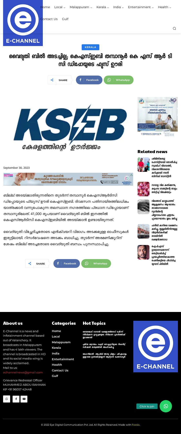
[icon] (6, 406)
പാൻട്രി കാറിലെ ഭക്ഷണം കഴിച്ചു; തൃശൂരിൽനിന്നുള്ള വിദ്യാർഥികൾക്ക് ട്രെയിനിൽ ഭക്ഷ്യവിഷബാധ (164, 233)
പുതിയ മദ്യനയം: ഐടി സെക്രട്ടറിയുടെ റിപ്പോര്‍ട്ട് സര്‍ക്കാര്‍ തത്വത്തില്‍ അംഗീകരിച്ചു (104, 346)
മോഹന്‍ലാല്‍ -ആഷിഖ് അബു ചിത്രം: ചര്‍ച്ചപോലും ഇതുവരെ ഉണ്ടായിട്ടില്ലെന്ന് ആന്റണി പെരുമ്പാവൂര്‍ (105, 356)
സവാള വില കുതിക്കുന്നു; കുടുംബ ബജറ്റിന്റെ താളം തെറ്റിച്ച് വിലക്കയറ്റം (164, 189)
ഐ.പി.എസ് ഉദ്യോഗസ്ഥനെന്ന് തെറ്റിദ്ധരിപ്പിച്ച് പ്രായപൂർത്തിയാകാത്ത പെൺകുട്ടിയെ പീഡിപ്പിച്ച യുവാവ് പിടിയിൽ (163, 255)
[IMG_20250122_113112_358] (68, 189)
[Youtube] (24, 399)
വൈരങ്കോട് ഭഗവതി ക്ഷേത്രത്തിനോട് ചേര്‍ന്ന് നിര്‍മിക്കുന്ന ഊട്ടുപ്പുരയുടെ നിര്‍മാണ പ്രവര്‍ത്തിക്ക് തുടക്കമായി (104, 335)
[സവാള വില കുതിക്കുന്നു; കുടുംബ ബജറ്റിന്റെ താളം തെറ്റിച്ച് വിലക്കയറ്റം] (144, 189)
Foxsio (136, 424)
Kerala (90, 47)
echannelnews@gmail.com (23, 372)
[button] (174, 28)
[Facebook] (16, 399)
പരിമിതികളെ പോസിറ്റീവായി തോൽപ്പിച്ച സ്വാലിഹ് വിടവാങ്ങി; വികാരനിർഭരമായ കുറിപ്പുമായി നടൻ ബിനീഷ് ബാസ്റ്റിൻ (164, 167)
